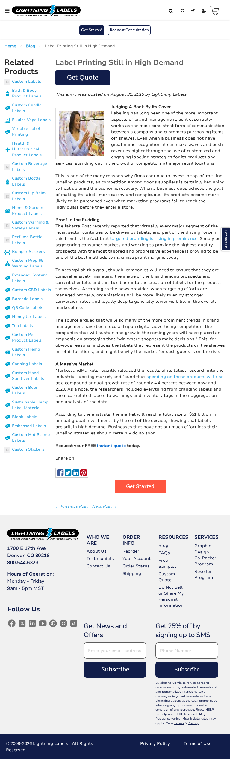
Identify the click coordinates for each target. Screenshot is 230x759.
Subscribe (115, 669)
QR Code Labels (27, 307)
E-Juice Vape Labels (31, 120)
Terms (179, 723)
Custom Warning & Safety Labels (30, 225)
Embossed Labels (29, 426)
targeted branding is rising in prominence (153, 238)
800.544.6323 (22, 562)
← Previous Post (72, 506)
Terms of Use (197, 743)
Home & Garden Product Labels (27, 210)
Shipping (131, 573)
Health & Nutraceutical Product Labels (27, 149)
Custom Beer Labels (25, 390)
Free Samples (167, 563)
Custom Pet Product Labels (27, 337)
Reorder (130, 551)
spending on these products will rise (184, 377)
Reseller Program (203, 574)
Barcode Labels (27, 299)
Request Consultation (129, 30)
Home (10, 46)
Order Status (136, 566)
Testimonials (100, 558)
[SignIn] (192, 11)
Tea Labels (22, 325)
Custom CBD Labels (31, 290)
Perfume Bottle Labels (27, 240)
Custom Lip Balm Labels (29, 196)
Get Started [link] (140, 486)
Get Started (91, 30)
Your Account (136, 558)
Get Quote (82, 78)
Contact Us (98, 566)
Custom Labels (26, 81)
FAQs (164, 553)
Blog (31, 46)
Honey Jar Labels (29, 316)
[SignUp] (203, 11)
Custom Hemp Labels (26, 352)
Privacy (193, 723)
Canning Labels (27, 364)
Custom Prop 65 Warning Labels (27, 263)
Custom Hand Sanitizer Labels (28, 376)
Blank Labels (24, 417)
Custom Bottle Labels (26, 181)
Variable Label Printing (26, 131)
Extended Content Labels (29, 278)
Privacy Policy (155, 743)
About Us (97, 551)
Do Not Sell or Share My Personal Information (171, 596)
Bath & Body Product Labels (27, 93)
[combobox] (169, 10)
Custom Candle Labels (27, 108)
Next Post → (104, 506)
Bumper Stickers (28, 251)
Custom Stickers (28, 449)
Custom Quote (166, 577)
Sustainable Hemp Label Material (30, 405)
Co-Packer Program (205, 561)
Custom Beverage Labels (29, 166)
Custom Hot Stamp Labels (31, 437)
